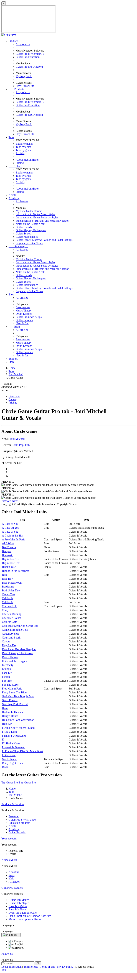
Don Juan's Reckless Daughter (19, 649)
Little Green (9, 755)
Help (11, 878)
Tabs (11, 137)
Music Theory (24, 310)
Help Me (7, 723)
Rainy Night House (13, 763)
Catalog (13, 399)
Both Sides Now (11, 590)
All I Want (8, 543)
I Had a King (9, 731)
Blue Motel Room (12, 582)
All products (23, 44)
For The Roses (10, 684)
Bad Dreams (9, 547)
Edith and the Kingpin (14, 661)
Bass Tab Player (18, 909)
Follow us (7, 953)
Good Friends (9, 700)
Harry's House (10, 715)
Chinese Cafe (9, 621)
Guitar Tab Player (19, 903)
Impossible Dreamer (13, 747)
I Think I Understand (14, 735)
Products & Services (12, 804)
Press (11, 875)
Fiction (6, 676)
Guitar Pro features (12, 887)
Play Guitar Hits (25, 85)
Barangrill (7, 555)
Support (13, 358)
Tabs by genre (24, 150)
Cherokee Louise (11, 617)
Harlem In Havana (12, 712)
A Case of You (10, 523)
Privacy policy (65, 966)
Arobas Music (9, 859)
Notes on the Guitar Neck (30, 223)
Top (3, 969)
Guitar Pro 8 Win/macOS (30, 53)
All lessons (22, 201)
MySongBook (24, 76)
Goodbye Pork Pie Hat (15, 704)
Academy (14, 198)
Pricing (20, 162)
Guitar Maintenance (27, 236)
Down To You (10, 657)
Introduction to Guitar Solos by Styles (37, 217)
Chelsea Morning (11, 614)
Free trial (14, 816)
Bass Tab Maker (18, 906)
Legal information (11, 966)
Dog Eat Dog (9, 645)
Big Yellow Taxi (11, 559)
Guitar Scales (23, 233)
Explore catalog (24, 143)
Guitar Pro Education (28, 56)
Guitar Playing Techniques (31, 230)
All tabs (20, 153)
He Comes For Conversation (18, 719)
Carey (5, 610)
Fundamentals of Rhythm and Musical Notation (42, 220)
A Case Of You (10, 527)
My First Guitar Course (29, 211)
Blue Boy (7, 578)
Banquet (6, 551)
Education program (19, 822)
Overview (14, 396)
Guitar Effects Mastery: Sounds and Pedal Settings (44, 239)
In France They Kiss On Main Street (22, 751)
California (7, 598)
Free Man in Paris (12, 688)
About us (14, 872)
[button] (6, 500)
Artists (12, 194)
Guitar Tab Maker (19, 899)
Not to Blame (9, 759)
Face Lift (7, 672)
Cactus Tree (8, 594)
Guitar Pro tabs (17, 832)
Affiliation (14, 881)
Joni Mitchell (17, 438)
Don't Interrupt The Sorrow (17, 653)
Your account (8, 838)
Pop (21, 444)
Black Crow (9, 566)
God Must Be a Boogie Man (18, 696)
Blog (11, 294)
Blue (4, 574)
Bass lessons (23, 307)
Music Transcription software (25, 919)
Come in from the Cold (15, 629)
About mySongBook (27, 159)
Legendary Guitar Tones (29, 243)
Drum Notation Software (23, 912)
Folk (27, 444)
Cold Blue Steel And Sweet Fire (20, 625)
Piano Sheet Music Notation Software (30, 915)
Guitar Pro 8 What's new (22, 819)
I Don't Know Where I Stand (18, 727)
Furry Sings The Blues (14, 692)
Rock (15, 444)
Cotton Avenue (10, 633)
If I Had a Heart (11, 743)
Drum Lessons (24, 313)
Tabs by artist (23, 146)
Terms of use (31, 966)
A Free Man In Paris (13, 539)
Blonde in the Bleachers (15, 570)
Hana (5, 708)
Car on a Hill (9, 606)
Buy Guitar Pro (27, 782)
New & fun (22, 323)
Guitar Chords (24, 227)
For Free (7, 680)
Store (11, 361)
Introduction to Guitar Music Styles (35, 214)
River (5, 766)
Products (13, 40)
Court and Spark (11, 637)
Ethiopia (6, 668)
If (3, 739)
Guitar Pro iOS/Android (29, 66)
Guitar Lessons (24, 320)
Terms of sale (48, 966)
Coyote (6, 641)
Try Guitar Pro (9, 782)
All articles (22, 297)
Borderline (8, 586)
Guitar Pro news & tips (29, 316)
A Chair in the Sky (12, 535)
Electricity (7, 664)
